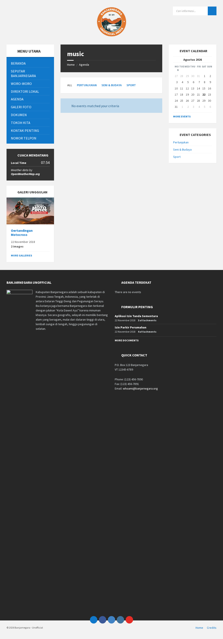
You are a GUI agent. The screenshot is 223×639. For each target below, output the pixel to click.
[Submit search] (212, 11)
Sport (131, 85)
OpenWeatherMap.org (25, 174)
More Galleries (21, 255)
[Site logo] (111, 36)
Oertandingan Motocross (22, 232)
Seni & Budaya (111, 85)
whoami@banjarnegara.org (140, 388)
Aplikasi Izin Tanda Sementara (136, 316)
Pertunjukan (87, 85)
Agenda (84, 65)
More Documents (127, 340)
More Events (182, 116)
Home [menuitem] (199, 628)
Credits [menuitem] (211, 628)
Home (71, 65)
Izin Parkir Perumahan (130, 327)
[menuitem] (30, 63)
